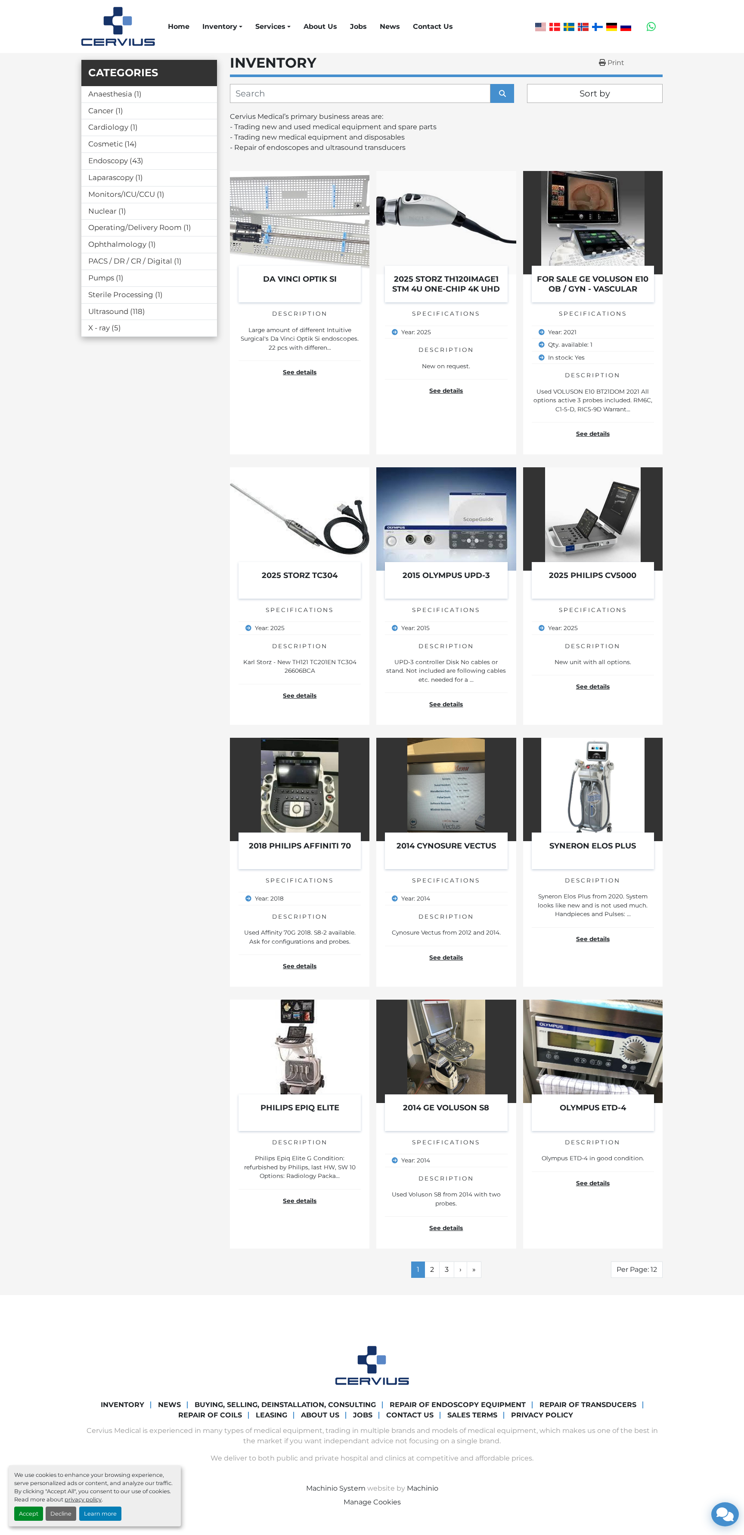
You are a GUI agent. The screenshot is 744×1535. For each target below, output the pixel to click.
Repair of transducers (587, 1405)
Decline (60, 1513)
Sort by (595, 93)
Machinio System (336, 1488)
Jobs (358, 26)
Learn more (100, 1513)
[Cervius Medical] (372, 1365)
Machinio (422, 1488)
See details (299, 372)
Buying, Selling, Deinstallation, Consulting (285, 1405)
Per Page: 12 (637, 1269)
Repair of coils (210, 1415)
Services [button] (270, 26)
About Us (320, 26)
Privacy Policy (542, 1415)
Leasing (271, 1415)
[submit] (502, 93)
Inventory (219, 26)
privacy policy (83, 1499)
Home (178, 26)
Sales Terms (472, 1415)
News (390, 26)
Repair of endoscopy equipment (458, 1405)
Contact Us (433, 26)
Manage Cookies (372, 1502)
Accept (28, 1513)
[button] (222, 27)
